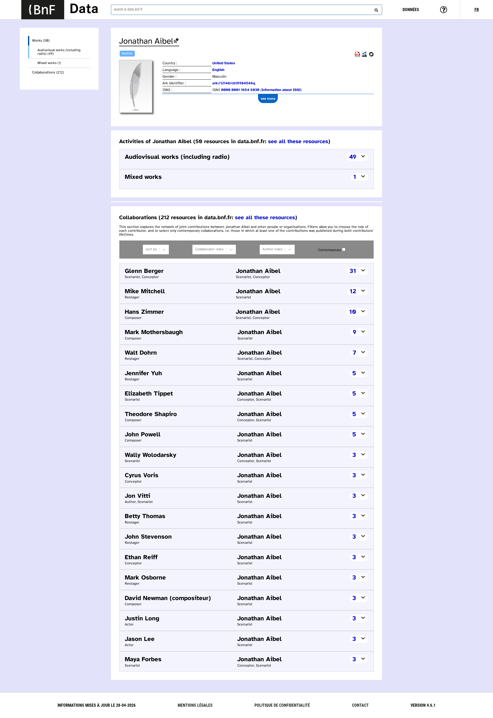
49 (352, 157)
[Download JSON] (371, 56)
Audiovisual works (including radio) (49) (58, 52)
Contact (360, 705)
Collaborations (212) (48, 73)
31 (352, 271)
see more (268, 98)
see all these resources (298, 141)
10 (352, 312)
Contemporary (329, 250)
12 (353, 291)
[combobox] (246, 10)
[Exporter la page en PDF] (357, 56)
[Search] (375, 9)
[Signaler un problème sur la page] (176, 41)
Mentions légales (195, 705)
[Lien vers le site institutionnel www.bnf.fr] (42, 9)
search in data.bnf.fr (128, 9)
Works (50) (41, 41)
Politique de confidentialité (282, 705)
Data (84, 9)
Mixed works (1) (49, 63)
